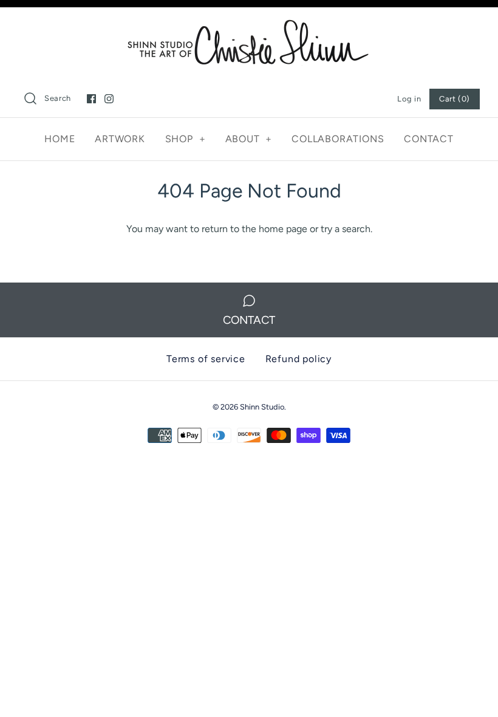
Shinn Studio (262, 406)
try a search (345, 229)
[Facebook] (91, 98)
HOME (59, 139)
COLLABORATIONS (338, 139)
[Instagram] (109, 98)
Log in (409, 98)
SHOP (185, 139)
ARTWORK (120, 139)
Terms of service (205, 359)
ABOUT (249, 139)
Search (57, 98)
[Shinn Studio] (249, 27)
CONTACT (429, 139)
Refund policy (298, 359)
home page (283, 229)
